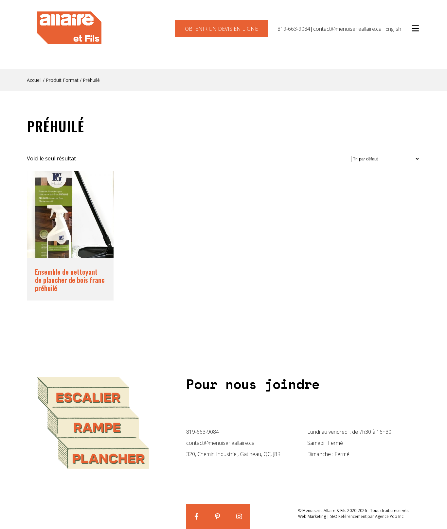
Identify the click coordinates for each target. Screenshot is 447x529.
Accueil (34, 80)
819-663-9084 (293, 28)
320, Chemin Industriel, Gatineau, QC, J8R (233, 454)
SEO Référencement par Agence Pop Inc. (367, 516)
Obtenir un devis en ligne (221, 28)
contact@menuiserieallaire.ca (347, 28)
